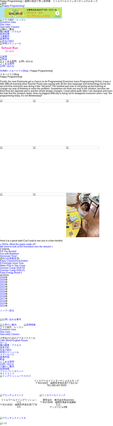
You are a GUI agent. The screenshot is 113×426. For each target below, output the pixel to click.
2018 (2, 296)
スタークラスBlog (18, 71)
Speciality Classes (9, 27)
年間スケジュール (9, 352)
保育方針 (4, 347)
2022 (2, 287)
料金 (2, 359)
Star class (5, 24)
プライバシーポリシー (12, 371)
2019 (2, 294)
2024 (2, 282)
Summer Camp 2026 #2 (12, 268)
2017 (2, 298)
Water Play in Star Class (12, 265)
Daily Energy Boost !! (11, 272)
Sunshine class (8, 22)
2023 (2, 284)
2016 (2, 301)
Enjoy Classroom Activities (14, 261)
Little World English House (14, 340)
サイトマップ (7, 373)
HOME (3, 71)
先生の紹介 (6, 350)
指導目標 (4, 34)
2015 (2, 303)
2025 (2, 279)
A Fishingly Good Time (12, 263)
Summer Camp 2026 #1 (12, 270)
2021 (2, 289)
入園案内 (4, 36)
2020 (2, 291)
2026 (2, 277)
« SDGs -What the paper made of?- (18, 244)
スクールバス (7, 354)
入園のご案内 (7, 366)
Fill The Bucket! (8, 251)
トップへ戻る (7, 310)
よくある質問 (7, 63)
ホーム (3, 343)
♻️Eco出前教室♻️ (9, 258)
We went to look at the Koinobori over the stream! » (26, 246)
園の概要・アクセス (10, 31)
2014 (2, 306)
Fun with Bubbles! (9, 253)
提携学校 (4, 38)
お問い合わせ (7, 66)
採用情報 (4, 369)
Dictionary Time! (8, 256)
